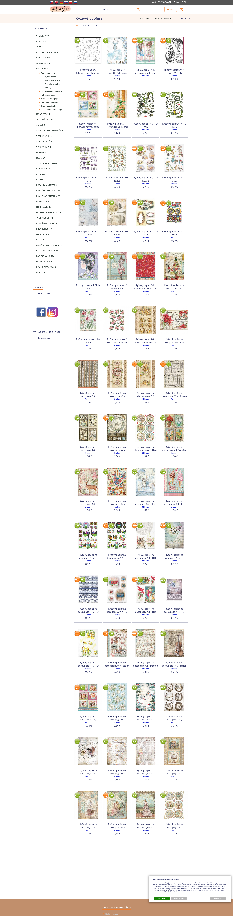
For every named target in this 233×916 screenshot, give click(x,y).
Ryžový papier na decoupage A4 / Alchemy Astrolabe (116, 450)
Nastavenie (218, 898)
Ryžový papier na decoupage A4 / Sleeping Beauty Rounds (174, 827)
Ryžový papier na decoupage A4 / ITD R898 (88, 665)
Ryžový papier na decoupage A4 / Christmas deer (88, 503)
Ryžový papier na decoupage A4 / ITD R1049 (145, 557)
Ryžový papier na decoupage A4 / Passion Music (117, 665)
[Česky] (52, 2)
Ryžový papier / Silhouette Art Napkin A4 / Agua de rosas (117, 72)
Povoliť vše (161, 898)
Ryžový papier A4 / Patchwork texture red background (145, 288)
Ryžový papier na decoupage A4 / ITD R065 (117, 557)
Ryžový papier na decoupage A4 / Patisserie (88, 719)
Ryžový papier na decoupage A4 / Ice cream (174, 503)
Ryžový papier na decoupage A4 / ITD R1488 (88, 611)
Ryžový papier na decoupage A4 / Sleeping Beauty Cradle (88, 827)
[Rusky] (75, 2)
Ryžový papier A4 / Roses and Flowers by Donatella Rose (145, 342)
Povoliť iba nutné (178, 898)
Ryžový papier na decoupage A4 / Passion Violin (174, 665)
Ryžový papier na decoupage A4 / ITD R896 (174, 611)
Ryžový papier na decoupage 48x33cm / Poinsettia (174, 342)
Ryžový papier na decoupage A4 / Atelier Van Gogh (174, 450)
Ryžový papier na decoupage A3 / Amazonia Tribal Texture (88, 396)
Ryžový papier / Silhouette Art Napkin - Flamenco (88, 72)
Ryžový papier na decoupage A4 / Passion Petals (145, 665)
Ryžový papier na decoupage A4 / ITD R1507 (117, 611)
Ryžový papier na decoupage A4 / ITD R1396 (174, 557)
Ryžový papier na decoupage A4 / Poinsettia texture (117, 719)
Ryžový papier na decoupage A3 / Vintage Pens (174, 396)
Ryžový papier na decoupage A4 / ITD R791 (145, 611)
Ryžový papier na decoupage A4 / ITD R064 (88, 557)
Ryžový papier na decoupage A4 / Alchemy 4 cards (88, 450)
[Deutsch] (61, 2)
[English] (56, 2)
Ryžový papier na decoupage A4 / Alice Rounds (146, 450)
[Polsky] (71, 2)
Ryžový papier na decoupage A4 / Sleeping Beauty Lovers (117, 827)
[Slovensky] (66, 2)
